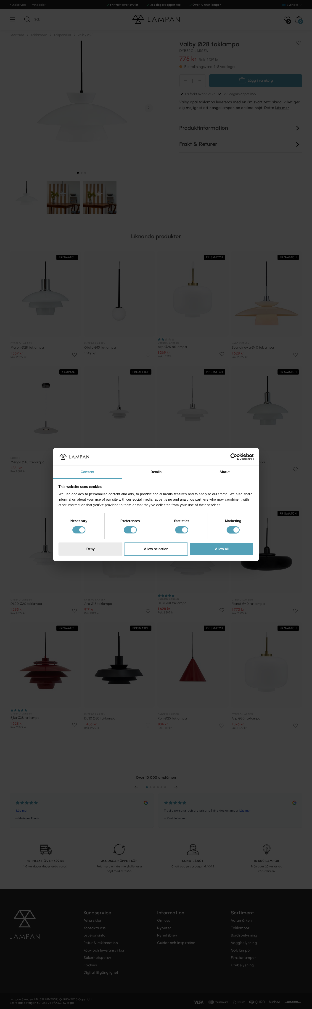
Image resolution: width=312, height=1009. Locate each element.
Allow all (222, 549)
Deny (90, 549)
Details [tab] (156, 472)
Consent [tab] (87, 472)
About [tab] (224, 472)
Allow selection (156, 549)
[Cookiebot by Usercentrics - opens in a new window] (234, 456)
